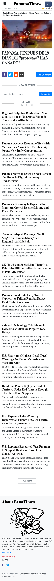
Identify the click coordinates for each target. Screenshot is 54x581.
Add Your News (8, 557)
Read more (6, 552)
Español (48, 8)
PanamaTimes (27, 4)
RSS (6, 560)
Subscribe (45, 94)
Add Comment (44, 74)
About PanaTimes (38, 574)
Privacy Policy (8, 576)
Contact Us (25, 574)
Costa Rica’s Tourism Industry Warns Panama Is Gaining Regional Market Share (27, 14)
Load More (27, 481)
